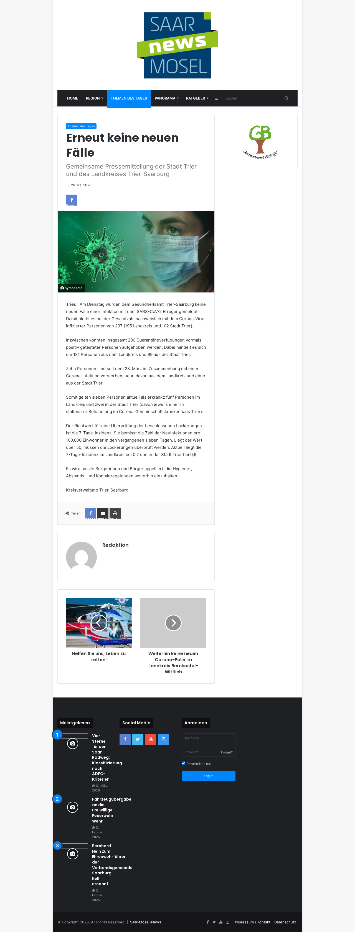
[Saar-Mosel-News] (177, 45)
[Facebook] (125, 739)
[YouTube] (150, 739)
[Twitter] (137, 739)
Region (93, 98)
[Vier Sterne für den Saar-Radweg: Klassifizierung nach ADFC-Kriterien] (72, 743)
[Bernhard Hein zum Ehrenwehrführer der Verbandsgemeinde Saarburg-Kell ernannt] (72, 853)
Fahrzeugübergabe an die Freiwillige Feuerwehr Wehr (111, 810)
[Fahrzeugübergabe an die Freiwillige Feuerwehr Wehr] (72, 807)
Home (72, 98)
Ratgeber (195, 98)
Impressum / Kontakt (252, 922)
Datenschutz (285, 922)
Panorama (165, 98)
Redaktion (115, 544)
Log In (208, 776)
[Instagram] (163, 739)
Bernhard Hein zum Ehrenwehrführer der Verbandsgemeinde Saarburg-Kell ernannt (112, 865)
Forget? (227, 752)
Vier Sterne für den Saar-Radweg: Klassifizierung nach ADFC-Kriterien (107, 757)
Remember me (198, 764)
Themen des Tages (129, 98)
